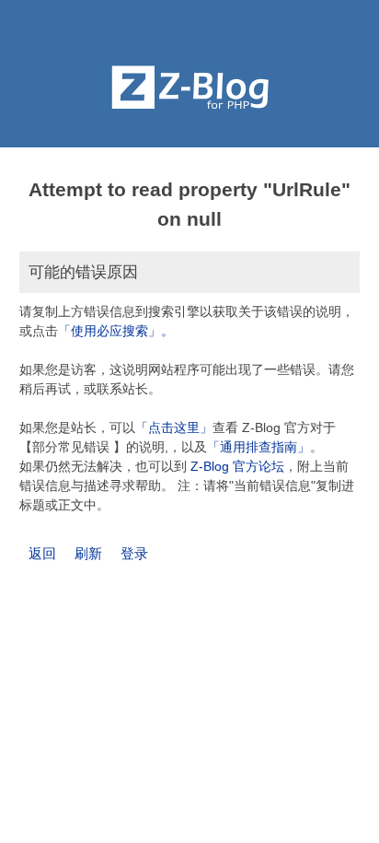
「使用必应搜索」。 (116, 330)
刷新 (88, 553)
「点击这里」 (173, 427)
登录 (134, 553)
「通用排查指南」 (258, 446)
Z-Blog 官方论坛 (237, 466)
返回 (42, 553)
